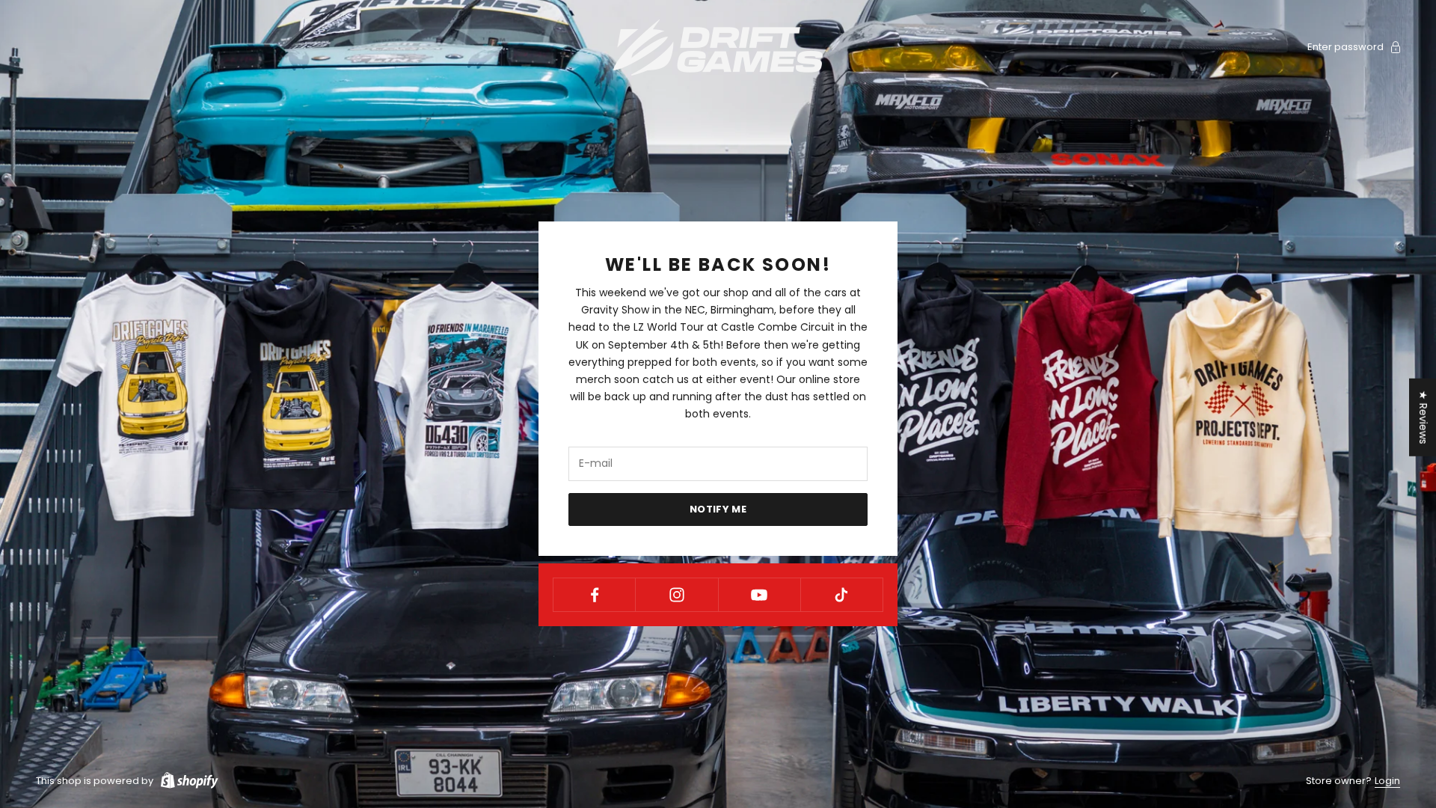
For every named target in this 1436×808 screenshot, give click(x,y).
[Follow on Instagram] (676, 594)
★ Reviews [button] (1423, 417)
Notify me (718, 509)
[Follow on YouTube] (759, 594)
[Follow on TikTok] (842, 594)
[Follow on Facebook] (594, 594)
